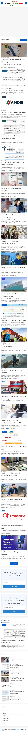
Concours (5, 713)
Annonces (5, 710)
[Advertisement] (14, 22)
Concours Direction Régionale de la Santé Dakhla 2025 (17, 692)
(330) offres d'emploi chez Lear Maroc (13, 397)
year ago (4, 110)
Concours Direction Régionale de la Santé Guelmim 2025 (13, 641)
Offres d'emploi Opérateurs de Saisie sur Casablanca (18, 660)
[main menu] (2, 3)
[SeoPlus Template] (3, 730)
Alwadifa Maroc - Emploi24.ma (19, 729)
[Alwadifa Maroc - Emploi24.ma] (14, 3)
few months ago (6, 57)
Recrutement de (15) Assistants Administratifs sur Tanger (17, 673)
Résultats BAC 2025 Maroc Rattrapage (13, 320)
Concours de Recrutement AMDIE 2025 (13, 112)
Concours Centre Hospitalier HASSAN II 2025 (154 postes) (18, 666)
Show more (23, 39)
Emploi (4, 715)
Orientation (5, 720)
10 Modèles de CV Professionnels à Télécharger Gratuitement (17, 679)
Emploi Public (6, 718)
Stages (4, 723)
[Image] (5, 660)
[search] (26, 3)
